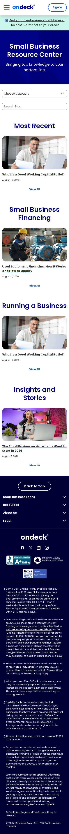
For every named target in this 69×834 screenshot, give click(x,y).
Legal (7, 520)
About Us (10, 513)
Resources (11, 505)
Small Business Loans (19, 497)
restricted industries (21, 666)
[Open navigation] (6, 7)
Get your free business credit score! (37, 20)
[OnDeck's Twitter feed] (30, 548)
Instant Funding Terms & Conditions (29, 629)
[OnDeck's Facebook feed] (22, 548)
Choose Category (16, 93)
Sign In (57, 7)
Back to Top (34, 486)
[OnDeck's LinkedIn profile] (38, 548)
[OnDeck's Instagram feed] (47, 548)
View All (34, 189)
